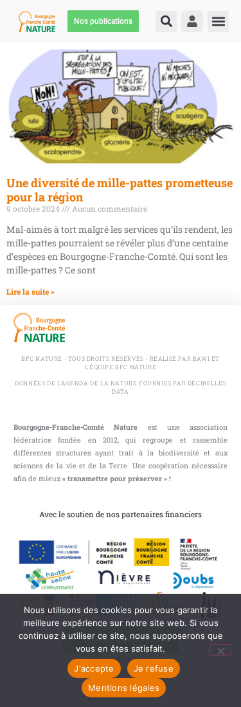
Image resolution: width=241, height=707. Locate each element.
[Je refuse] (220, 650)
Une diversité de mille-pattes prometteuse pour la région (119, 190)
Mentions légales (123, 688)
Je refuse (154, 668)
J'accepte (94, 668)
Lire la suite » (30, 291)
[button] (166, 21)
